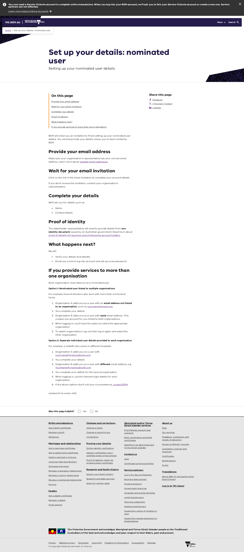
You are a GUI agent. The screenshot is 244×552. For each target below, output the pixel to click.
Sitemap (151, 543)
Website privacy (67, 543)
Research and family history (102, 469)
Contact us (130, 454)
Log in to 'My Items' (173, 486)
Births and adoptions (61, 423)
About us (167, 423)
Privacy (52, 543)
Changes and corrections (100, 423)
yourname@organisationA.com (73, 355)
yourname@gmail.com (100, 306)
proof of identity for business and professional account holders (84, 235)
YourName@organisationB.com (73, 367)
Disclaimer (83, 543)
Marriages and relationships (65, 443)
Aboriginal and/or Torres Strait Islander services (138, 424)
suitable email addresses (94, 161)
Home (8, 30)
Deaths (53, 491)
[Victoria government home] (190, 544)
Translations (169, 472)
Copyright (97, 543)
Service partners (133, 470)
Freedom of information (117, 543)
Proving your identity (98, 443)
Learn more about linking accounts (28, 11)
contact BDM (120, 384)
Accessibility (138, 543)
